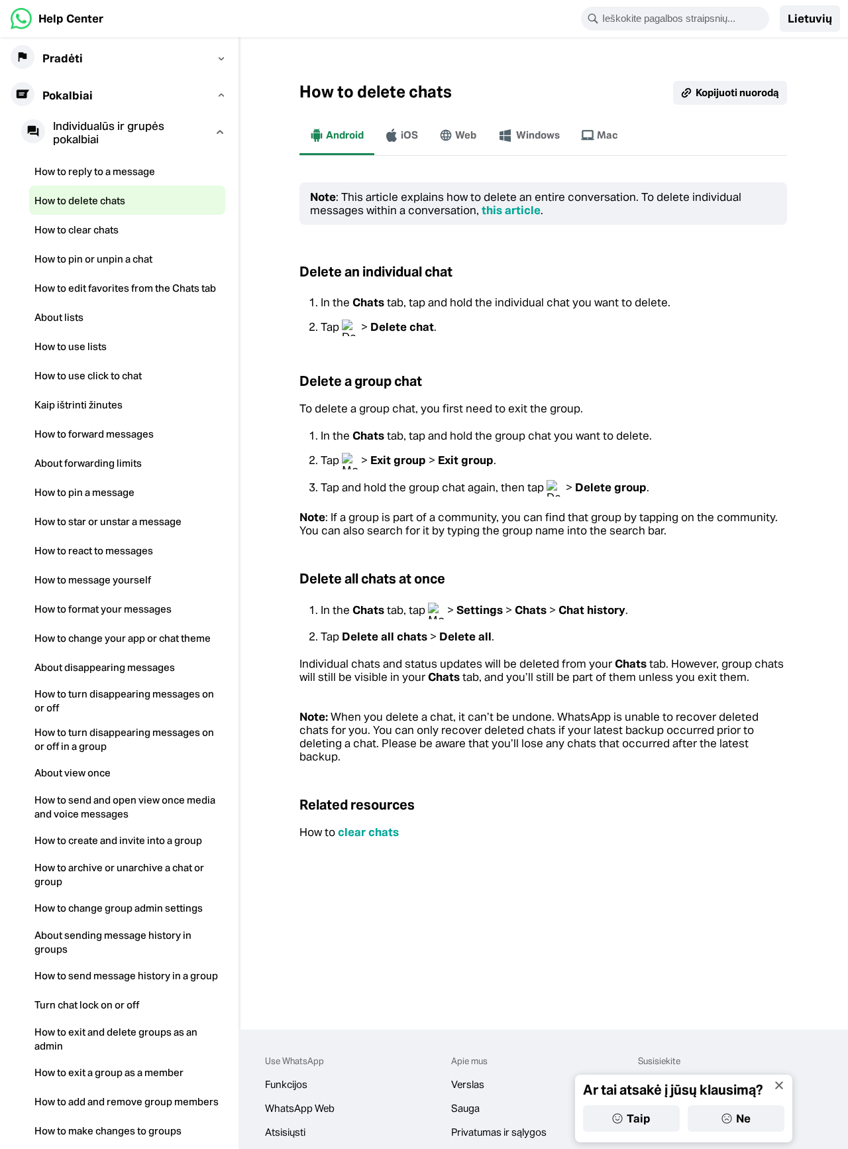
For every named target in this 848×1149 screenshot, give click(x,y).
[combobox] (683, 18)
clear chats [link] (368, 832)
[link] (57, 18)
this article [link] (511, 210)
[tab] (336, 135)
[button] (810, 18)
